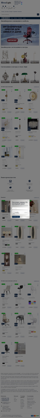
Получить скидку (16, 216)
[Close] (28, 200)
